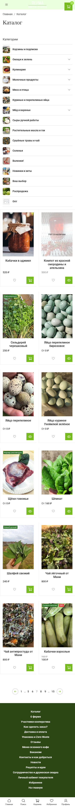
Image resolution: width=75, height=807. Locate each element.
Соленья (18, 150)
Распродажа (20, 191)
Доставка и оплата (35, 731)
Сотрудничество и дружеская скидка (35, 772)
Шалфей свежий (18, 573)
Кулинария (19, 69)
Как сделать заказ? (36, 726)
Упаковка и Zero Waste (35, 736)
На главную (36, 787)
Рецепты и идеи (36, 767)
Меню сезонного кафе (35, 747)
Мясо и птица (21, 89)
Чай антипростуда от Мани (18, 653)
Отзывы (36, 742)
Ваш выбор (19, 181)
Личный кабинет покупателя (35, 777)
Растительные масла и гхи (29, 130)
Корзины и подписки (25, 49)
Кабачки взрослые (57, 651)
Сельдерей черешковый (18, 344)
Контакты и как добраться (35, 757)
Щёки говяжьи (18, 498)
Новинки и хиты (22, 170)
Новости (36, 762)
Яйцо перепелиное (18, 420)
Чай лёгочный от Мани (57, 575)
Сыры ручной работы (26, 120)
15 (53, 691)
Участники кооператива (35, 721)
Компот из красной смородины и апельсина (57, 264)
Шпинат (57, 498)
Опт (15, 201)
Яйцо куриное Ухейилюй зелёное (57, 422)
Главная (8, 14)
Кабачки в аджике (18, 260)
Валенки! (18, 160)
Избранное (35, 782)
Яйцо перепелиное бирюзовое (57, 344)
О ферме (35, 716)
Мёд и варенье (22, 110)
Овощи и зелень (22, 59)
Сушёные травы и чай (26, 140)
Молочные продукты (25, 79)
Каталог (36, 711)
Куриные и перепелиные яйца (31, 99)
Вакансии (36, 752)
